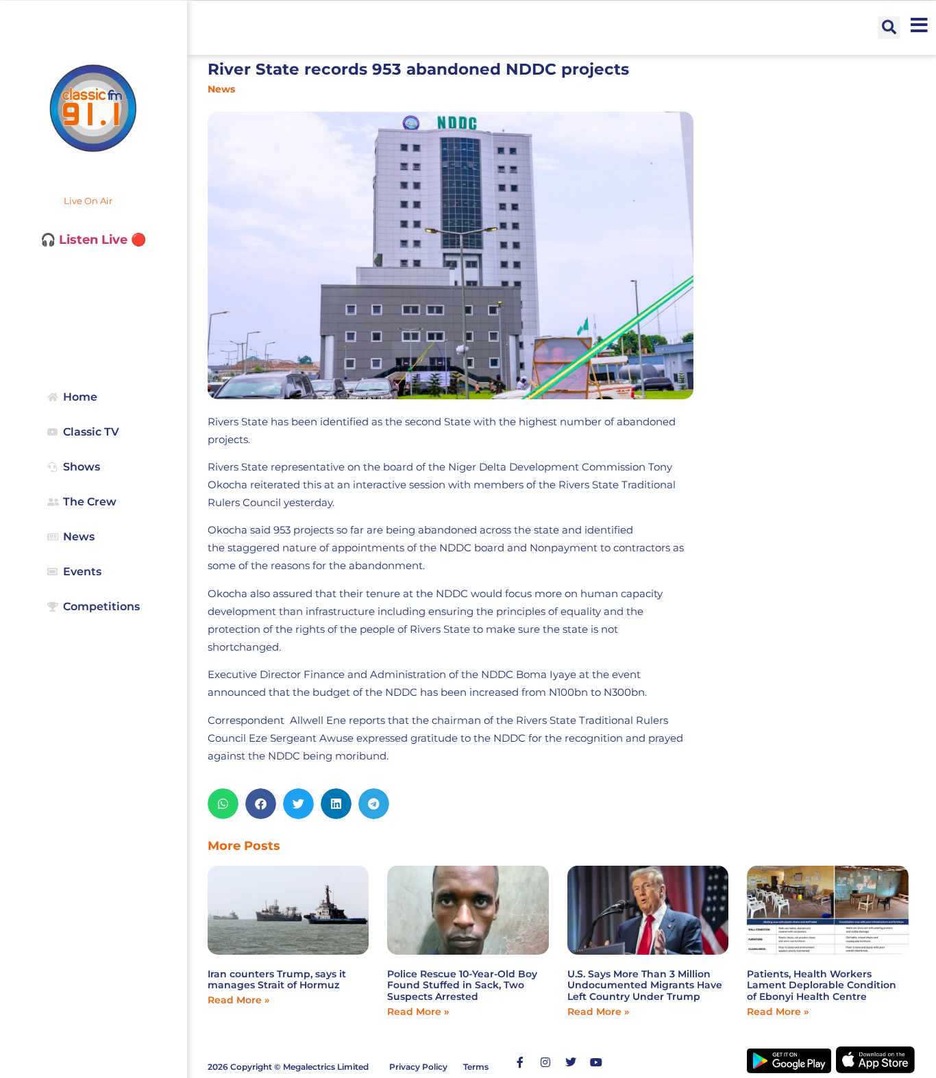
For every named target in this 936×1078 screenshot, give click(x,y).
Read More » (238, 1000)
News (221, 89)
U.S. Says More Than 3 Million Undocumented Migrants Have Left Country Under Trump (644, 985)
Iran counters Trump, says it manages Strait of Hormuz (277, 980)
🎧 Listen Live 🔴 (93, 239)
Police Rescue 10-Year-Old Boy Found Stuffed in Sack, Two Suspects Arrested (462, 985)
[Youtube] (596, 1062)
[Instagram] (545, 1062)
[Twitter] (571, 1062)
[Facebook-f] (520, 1062)
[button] (889, 27)
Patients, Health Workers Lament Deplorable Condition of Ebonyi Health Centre (821, 985)
